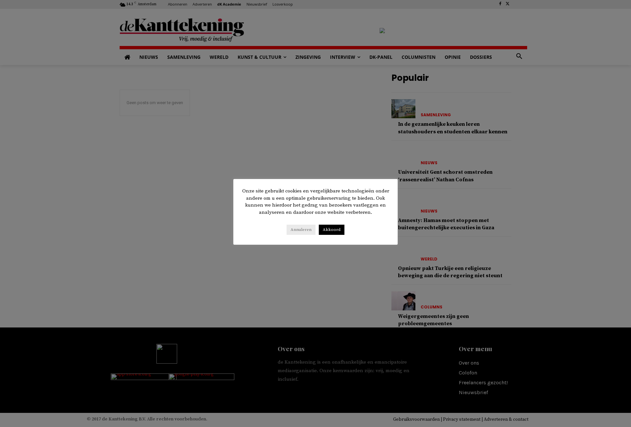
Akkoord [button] (331, 229)
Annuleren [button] (301, 229)
